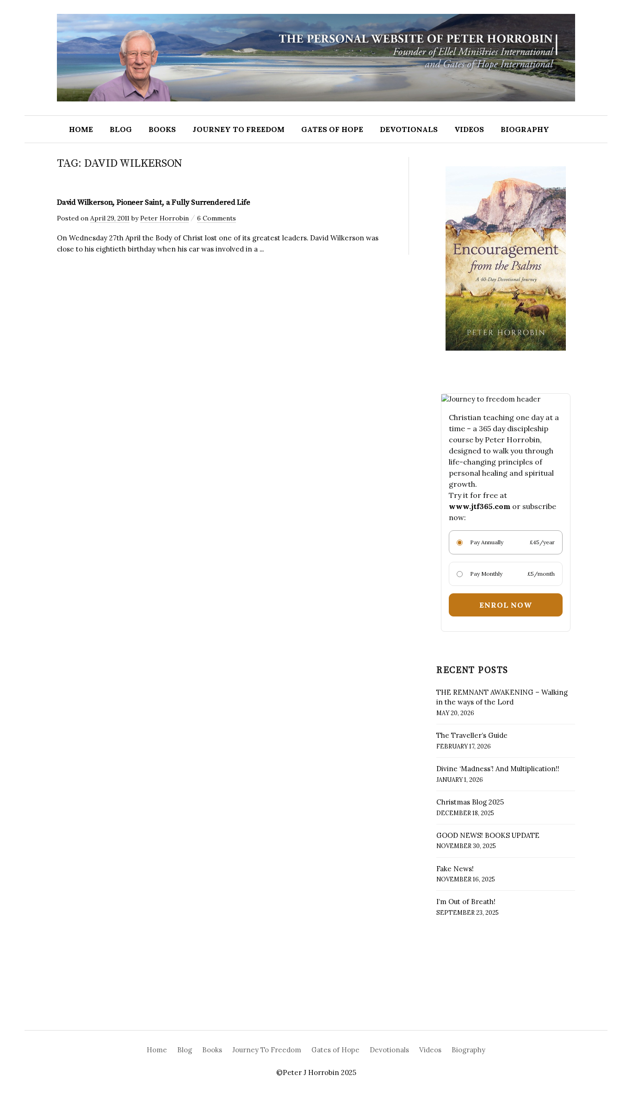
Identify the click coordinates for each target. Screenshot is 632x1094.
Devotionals (409, 129)
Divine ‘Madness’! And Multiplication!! (497, 768)
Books (162, 129)
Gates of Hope (332, 129)
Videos (469, 129)
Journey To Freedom (238, 129)
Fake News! (455, 868)
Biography (525, 129)
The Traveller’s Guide (472, 735)
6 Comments (216, 218)
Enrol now (505, 605)
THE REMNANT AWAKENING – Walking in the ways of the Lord (502, 697)
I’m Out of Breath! (466, 901)
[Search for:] (599, 129)
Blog (121, 129)
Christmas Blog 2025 (470, 802)
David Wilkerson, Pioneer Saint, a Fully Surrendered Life (153, 202)
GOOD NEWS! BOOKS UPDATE (487, 835)
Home (81, 129)
